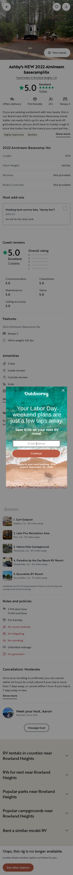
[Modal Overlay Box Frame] (36, 438)
